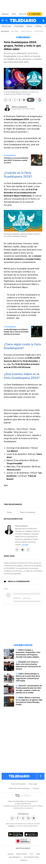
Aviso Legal (33, 784)
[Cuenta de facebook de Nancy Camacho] (28, 550)
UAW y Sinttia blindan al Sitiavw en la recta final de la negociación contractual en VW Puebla (28, 677)
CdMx (14, 14)
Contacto (36, 788)
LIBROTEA (23, 860)
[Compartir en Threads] (19, 100)
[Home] (23, 20)
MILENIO (11, 854)
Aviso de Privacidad (18, 784)
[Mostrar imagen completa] (39, 213)
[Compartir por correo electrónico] (24, 100)
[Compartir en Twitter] (15, 100)
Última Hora (6, 26)
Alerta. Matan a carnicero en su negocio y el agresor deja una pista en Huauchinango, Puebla (29, 701)
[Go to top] (40, 776)
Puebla (9, 512)
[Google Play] (15, 834)
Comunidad (18, 26)
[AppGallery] (22, 841)
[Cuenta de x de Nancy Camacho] (17, 550)
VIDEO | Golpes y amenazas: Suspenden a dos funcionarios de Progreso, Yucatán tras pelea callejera (28, 653)
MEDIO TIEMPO (21, 854)
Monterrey (24, 14)
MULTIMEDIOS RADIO (31, 857)
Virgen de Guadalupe (27, 512)
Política (38, 26)
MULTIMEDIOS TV (15, 857)
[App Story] (31, 834)
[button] (38, 100)
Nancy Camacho (19, 107)
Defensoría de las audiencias (19, 788)
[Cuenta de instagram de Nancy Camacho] (23, 550)
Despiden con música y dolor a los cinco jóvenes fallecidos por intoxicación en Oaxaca (28, 665)
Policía (29, 26)
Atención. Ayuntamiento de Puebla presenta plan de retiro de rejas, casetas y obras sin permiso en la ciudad (29, 689)
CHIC (31, 854)
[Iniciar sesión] (43, 20)
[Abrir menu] (3, 20)
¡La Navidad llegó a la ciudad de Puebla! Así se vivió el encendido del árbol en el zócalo (16, 331)
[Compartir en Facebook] (10, 100)
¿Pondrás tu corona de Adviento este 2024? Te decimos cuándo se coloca (16, 160)
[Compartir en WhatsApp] (6, 100)
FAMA (38, 854)
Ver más (25, 544)
